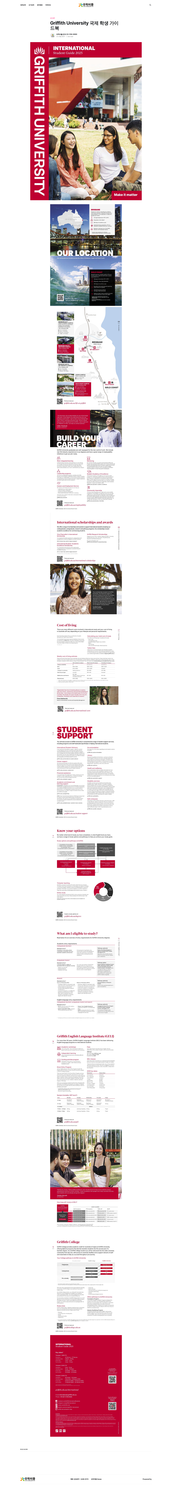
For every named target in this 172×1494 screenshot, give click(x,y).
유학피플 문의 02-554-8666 (66, 34)
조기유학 (31, 5)
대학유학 (23, 5)
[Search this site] (150, 5)
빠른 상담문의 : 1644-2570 (79, 1479)
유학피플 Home (96, 1479)
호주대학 (52, 18)
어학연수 (48, 5)
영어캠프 (40, 5)
